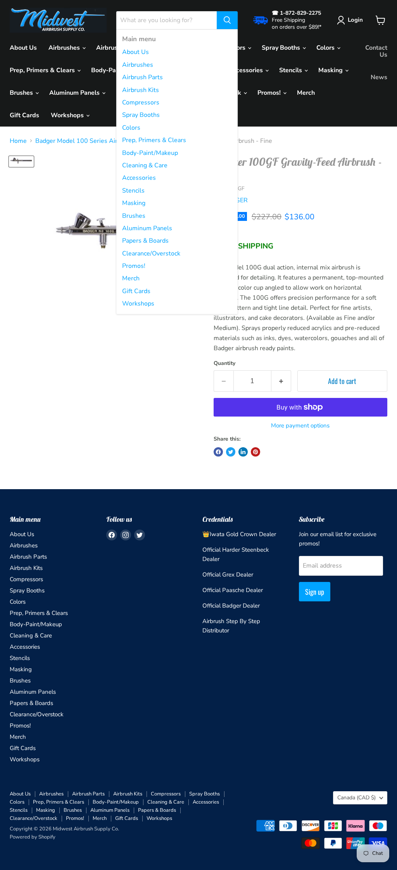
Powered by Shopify (32, 837)
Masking (133, 203)
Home (18, 140)
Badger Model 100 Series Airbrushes (87, 140)
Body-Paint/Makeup (150, 153)
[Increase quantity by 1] (281, 381)
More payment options (300, 425)
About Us (135, 52)
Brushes (133, 216)
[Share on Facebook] (218, 452)
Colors (131, 127)
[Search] (227, 20)
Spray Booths (141, 115)
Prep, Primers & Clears (154, 140)
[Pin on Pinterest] (255, 452)
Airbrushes (137, 65)
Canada (356, 797)
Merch (131, 278)
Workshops (138, 303)
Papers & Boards (145, 240)
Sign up (314, 592)
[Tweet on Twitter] (230, 452)
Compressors (140, 102)
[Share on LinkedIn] (243, 452)
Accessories (139, 178)
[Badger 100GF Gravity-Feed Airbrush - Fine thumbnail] (21, 161)
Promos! (133, 266)
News (379, 77)
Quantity (224, 363)
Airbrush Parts (142, 77)
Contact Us (376, 51)
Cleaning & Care (144, 165)
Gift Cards (136, 291)
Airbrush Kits (140, 90)
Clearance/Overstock (151, 253)
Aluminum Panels (147, 228)
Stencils (133, 190)
